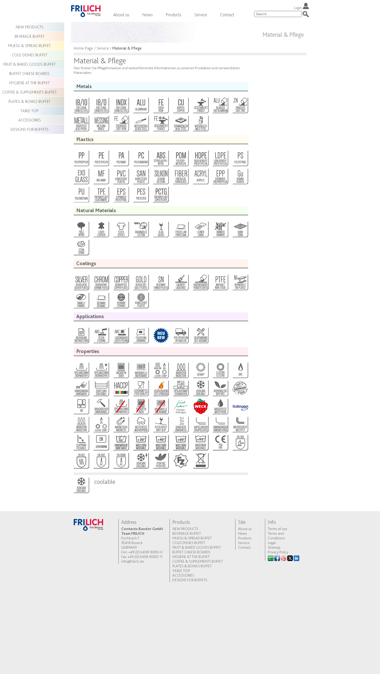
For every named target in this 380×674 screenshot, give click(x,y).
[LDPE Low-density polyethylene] (220, 160)
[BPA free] (220, 390)
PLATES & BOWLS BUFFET (192, 566)
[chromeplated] (101, 284)
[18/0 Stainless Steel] (101, 107)
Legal (272, 542)
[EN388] (240, 444)
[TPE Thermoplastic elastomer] (101, 196)
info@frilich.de (132, 561)
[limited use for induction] (81, 426)
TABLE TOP (181, 570)
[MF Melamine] (101, 178)
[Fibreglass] (181, 178)
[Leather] (101, 231)
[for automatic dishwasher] (181, 390)
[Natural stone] (81, 249)
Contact (227, 14)
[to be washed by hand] (81, 390)
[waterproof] (220, 408)
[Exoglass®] (81, 178)
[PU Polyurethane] (81, 196)
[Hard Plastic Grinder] (141, 302)
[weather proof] (141, 426)
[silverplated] (81, 284)
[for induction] (181, 372)
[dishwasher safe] (81, 372)
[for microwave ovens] (141, 372)
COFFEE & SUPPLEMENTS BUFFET (197, 561)
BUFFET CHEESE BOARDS (191, 552)
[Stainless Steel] (121, 107)
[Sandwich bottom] (220, 426)
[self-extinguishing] (161, 390)
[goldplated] (141, 284)
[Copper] (181, 107)
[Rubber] (240, 178)
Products (173, 14)
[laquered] (181, 284)
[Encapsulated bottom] (200, 426)
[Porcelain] (181, 231)
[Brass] (101, 125)
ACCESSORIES (183, 575)
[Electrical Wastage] (200, 462)
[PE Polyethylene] (101, 160)
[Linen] (200, 231)
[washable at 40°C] (161, 444)
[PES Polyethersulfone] (141, 196)
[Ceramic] (101, 302)
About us (121, 14)
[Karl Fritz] (181, 462)
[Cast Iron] (121, 125)
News (147, 14)
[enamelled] (81, 302)
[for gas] (240, 372)
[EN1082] (101, 462)
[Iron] (161, 107)
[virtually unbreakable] (101, 408)
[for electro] (220, 372)
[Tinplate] (200, 125)
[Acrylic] (200, 178)
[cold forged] (161, 125)
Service (200, 14)
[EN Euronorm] (101, 444)
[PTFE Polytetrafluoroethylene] (220, 284)
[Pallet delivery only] (181, 337)
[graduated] (181, 426)
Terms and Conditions (276, 535)
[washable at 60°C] (181, 444)
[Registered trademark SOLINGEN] (240, 408)
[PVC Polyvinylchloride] (121, 178)
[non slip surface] (161, 426)
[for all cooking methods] (161, 372)
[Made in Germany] (240, 390)
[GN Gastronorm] (81, 408)
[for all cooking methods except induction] (101, 426)
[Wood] (81, 231)
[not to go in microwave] (161, 408)
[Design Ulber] (181, 408)
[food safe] (141, 390)
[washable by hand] (121, 444)
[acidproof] (81, 125)
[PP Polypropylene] (81, 160)
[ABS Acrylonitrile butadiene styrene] (161, 160)
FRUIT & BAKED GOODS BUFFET (196, 547)
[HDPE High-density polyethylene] (200, 160)
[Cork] (240, 231)
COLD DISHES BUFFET (188, 542)
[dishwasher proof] (101, 372)
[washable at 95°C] (200, 444)
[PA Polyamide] (121, 160)
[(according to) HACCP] (121, 390)
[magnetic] (121, 426)
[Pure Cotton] (141, 231)
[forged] (200, 107)
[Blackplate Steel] (181, 125)
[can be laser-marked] (121, 337)
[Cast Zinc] (240, 107)
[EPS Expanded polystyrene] (121, 196)
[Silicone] (161, 178)
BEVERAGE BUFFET (186, 533)
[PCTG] (161, 196)
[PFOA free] (161, 462)
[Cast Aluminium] (220, 107)
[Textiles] (121, 231)
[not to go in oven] (141, 408)
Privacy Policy (278, 552)
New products (185, 528)
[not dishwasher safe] (121, 408)
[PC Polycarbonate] (141, 160)
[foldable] (81, 444)
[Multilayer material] (240, 426)
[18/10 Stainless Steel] (81, 107)
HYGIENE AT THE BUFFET (191, 556)
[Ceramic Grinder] (121, 302)
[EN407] (81, 462)
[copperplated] (121, 284)
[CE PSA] (220, 444)
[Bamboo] (220, 231)
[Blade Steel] (141, 125)
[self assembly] (200, 337)
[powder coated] (200, 284)
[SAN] (141, 178)
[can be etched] (101, 337)
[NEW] (161, 337)
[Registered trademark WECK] (200, 408)
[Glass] (161, 231)
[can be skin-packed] (141, 337)
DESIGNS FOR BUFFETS (189, 580)
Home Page (83, 48)
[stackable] (101, 390)
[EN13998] (121, 462)
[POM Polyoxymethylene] (181, 160)
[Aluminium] (141, 107)
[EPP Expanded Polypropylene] (220, 178)
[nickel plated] (240, 284)
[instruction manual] (81, 337)
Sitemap (274, 547)
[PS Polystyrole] (240, 160)
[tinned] (161, 284)
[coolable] (200, 390)
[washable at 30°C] (141, 444)
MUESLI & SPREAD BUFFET (192, 538)
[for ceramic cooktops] (200, 372)
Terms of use (277, 528)
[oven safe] (121, 372)
